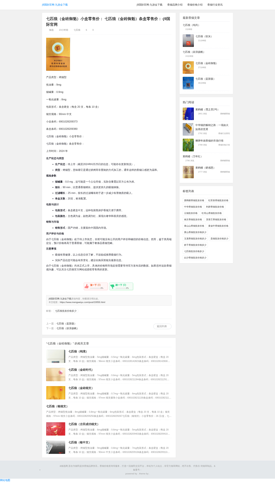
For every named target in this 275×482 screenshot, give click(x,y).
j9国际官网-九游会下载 (55, 4)
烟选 (51, 30)
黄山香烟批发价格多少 (195, 232)
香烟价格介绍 (195, 4)
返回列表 (162, 326)
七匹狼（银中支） (79, 442)
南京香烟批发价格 (193, 219)
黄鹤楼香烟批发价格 (194, 200)
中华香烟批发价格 (193, 206)
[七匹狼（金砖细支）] (55, 392)
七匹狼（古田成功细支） (84, 424)
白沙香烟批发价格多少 (195, 257)
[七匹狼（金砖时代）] (55, 374)
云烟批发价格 (190, 213)
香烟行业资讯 (215, 4)
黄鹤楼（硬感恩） (205, 167)
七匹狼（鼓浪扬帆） (67, 328)
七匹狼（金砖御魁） (206, 63)
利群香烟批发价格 (215, 206)
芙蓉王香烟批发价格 (216, 219)
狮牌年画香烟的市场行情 (209, 140)
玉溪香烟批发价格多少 (195, 238)
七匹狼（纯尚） (192, 25)
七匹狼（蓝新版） (66, 323)
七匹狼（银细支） (57, 406)
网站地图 (5, 480)
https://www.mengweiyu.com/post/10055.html (82, 302)
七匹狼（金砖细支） (81, 388)
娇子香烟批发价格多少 (195, 245)
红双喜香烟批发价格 (218, 200)
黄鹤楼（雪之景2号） (207, 109)
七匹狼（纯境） (78, 351)
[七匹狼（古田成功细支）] (55, 429)
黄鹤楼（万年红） (193, 156)
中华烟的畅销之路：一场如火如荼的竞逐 (212, 127)
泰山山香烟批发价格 (194, 226)
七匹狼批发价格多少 (66, 310)
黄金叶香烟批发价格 (218, 226)
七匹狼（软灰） (204, 36)
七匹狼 (77, 30)
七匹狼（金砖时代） (81, 369)
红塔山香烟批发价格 (212, 213)
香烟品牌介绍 (175, 4)
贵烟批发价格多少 (219, 238)
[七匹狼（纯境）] (55, 356)
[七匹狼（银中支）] (55, 447)
